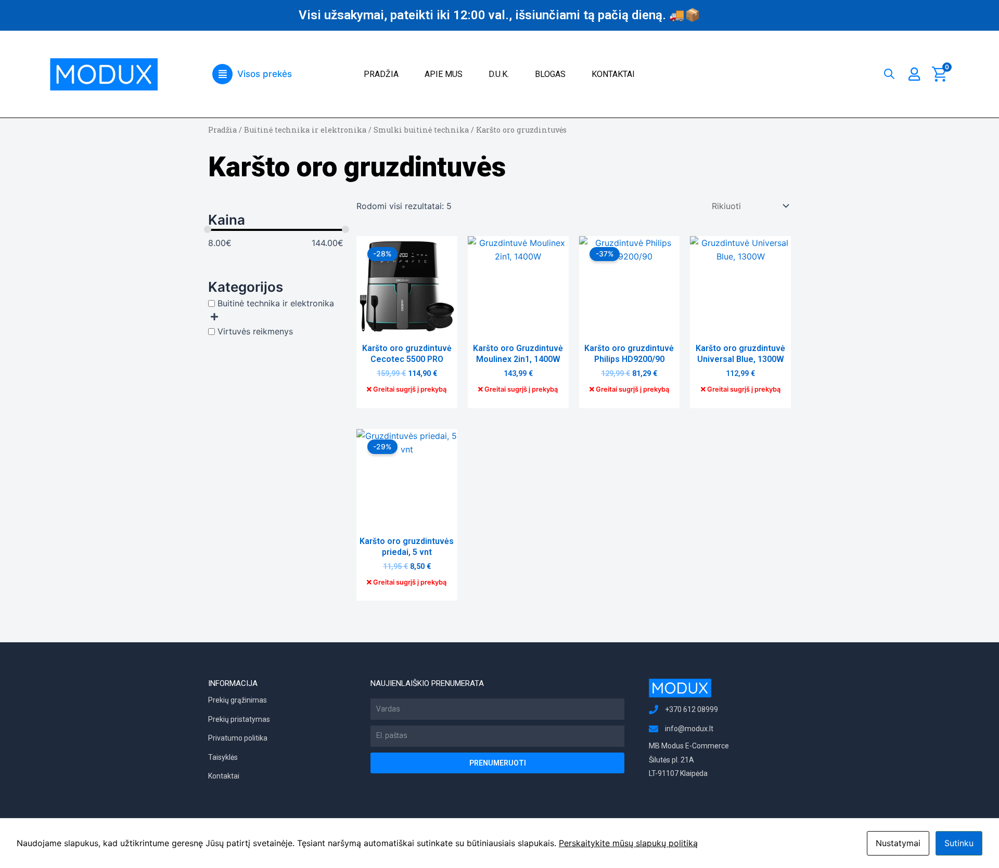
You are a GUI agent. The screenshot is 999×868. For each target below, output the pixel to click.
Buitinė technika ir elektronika (305, 130)
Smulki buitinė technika (421, 130)
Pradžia (381, 74)
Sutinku (959, 843)
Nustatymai (898, 843)
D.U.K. (499, 74)
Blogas (550, 74)
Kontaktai (613, 74)
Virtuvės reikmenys (255, 331)
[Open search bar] (889, 71)
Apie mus (444, 74)
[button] (252, 74)
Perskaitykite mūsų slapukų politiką (628, 843)
